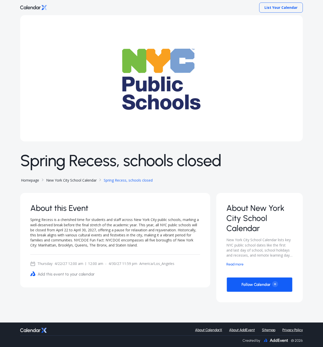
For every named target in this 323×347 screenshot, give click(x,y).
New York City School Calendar (71, 180)
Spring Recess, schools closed (128, 180)
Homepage (30, 180)
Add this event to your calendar (66, 274)
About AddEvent (242, 330)
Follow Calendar (256, 284)
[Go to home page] (33, 7)
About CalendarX (208, 330)
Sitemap (268, 330)
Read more (235, 264)
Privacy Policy (292, 330)
